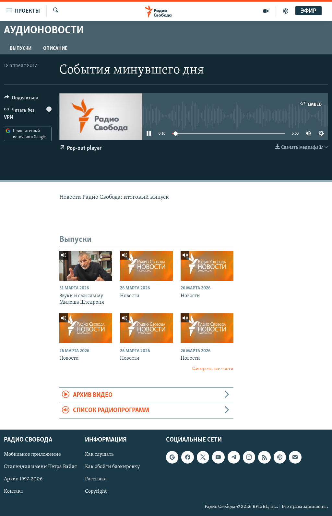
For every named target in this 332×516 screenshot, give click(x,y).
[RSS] (264, 457)
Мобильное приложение (32, 454)
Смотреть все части (212, 368)
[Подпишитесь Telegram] (234, 457)
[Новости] (146, 266)
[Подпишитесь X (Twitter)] (203, 457)
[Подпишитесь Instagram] (249, 457)
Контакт (13, 491)
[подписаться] (295, 457)
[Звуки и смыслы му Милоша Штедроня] (85, 266)
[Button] (21, 99)
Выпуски (20, 48)
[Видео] (266, 11)
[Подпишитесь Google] (172, 457)
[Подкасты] (280, 457)
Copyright (96, 491)
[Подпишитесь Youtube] (218, 457)
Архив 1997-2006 (23, 479)
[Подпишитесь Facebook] (187, 457)
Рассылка (96, 479)
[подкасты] (285, 11)
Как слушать (99, 454)
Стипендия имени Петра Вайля (40, 466)
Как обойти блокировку (112, 466)
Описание (55, 48)
